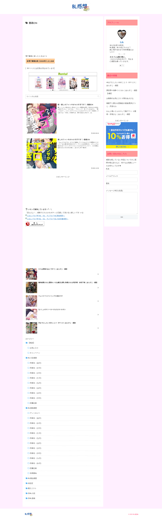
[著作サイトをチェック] (120, 65)
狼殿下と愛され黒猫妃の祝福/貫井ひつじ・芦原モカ (121, 104)
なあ (122, 42)
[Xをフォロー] (123, 65)
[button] (98, 96)
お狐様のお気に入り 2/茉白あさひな (120, 98)
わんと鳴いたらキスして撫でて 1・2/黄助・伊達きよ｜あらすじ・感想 (121, 112)
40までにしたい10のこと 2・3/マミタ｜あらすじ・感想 (121, 83)
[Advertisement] (62, 39)
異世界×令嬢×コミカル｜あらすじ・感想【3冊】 (121, 91)
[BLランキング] (34, 224)
